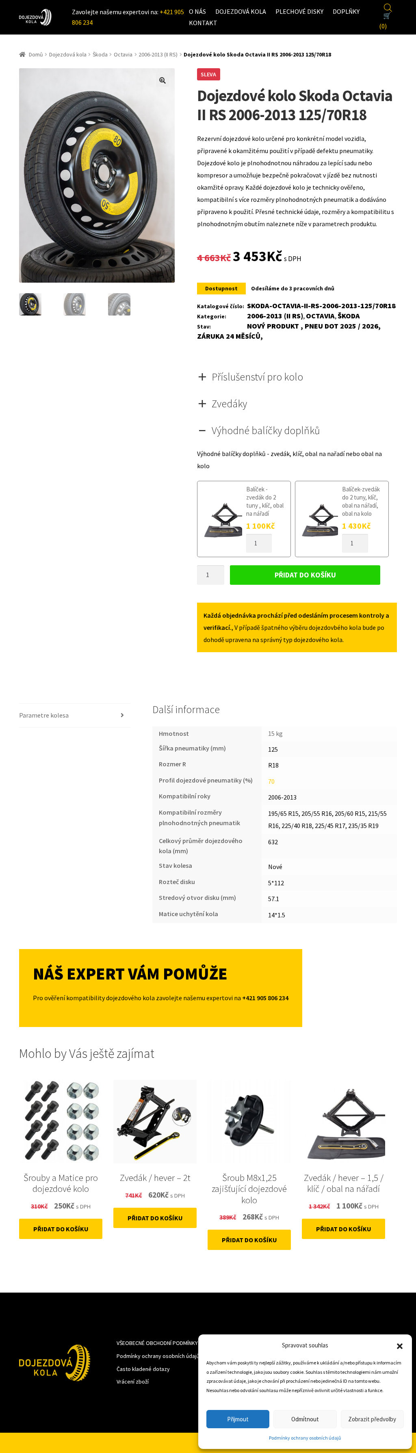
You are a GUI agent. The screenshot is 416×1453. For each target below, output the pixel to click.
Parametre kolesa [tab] (44, 715)
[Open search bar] (388, 6)
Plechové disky (299, 11)
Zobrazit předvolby (372, 1419)
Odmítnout (305, 1419)
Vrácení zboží (133, 1381)
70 (271, 781)
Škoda (100, 54)
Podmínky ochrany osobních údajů (305, 1438)
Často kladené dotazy (143, 1369)
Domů (36, 54)
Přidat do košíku (305, 574)
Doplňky (346, 11)
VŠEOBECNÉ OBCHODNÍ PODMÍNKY (157, 1343)
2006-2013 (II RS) (158, 54)
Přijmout (238, 1419)
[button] (400, 1345)
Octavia (123, 54)
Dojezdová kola (240, 11)
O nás (197, 11)
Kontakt (203, 23)
